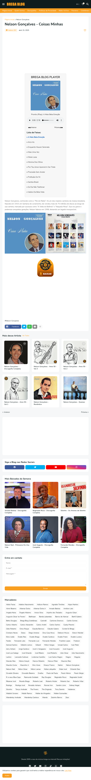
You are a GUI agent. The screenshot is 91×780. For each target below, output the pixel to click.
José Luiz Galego (12, 653)
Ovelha (40, 673)
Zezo (67, 697)
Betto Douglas (11, 621)
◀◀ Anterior (32, 127)
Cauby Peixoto (69, 625)
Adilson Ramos (42, 604)
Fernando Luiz (34, 641)
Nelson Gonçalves (22, 20)
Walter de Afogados (42, 693)
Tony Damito (59, 689)
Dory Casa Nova (48, 633)
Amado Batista (54, 608)
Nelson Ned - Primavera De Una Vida (17, 546)
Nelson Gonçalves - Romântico (41, 403)
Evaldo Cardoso (48, 637)
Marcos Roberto (38, 661)
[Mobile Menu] (3, 4)
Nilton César (22, 669)
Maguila (77, 657)
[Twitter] (24, 327)
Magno (68, 657)
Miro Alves (36, 665)
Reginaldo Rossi (60, 677)
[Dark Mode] (78, 4)
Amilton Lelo (68, 608)
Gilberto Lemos (26, 645)
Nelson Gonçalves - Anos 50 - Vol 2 (74, 368)
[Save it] (85, 30)
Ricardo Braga (24, 681)
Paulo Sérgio (79, 673)
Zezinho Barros (56, 697)
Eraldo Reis (22, 637)
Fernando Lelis (19, 641)
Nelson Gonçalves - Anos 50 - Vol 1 (15, 403)
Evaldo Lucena (76, 637)
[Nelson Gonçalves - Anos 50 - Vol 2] (75, 352)
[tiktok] (51, 766)
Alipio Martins (73, 604)
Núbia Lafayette (50, 669)
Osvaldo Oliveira (12, 673)
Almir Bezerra (11, 608)
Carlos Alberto (11, 625)
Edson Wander (77, 633)
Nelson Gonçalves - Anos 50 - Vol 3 (45, 368)
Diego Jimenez (34, 633)
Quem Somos (20, 11)
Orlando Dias (75, 669)
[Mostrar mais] (40, 327)
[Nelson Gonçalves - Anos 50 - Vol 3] (45, 352)
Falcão (8, 641)
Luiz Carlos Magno (55, 657)
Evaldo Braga (34, 637)
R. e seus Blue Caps (13, 677)
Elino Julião (10, 637)
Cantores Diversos (56, 621)
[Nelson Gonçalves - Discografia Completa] (16, 352)
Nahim (60, 665)
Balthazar (32, 617)
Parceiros (74, 11)
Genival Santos (11, 645)
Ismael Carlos (63, 645)
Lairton (8, 657)
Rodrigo (9, 685)
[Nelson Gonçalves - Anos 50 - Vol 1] (16, 388)
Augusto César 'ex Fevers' (15, 617)
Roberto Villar (78, 681)
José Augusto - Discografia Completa (43, 546)
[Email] (34, 327)
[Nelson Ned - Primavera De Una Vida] (17, 529)
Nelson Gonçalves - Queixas (74, 402)
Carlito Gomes (72, 621)
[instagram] (76, 467)
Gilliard (38, 645)
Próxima (84, 412)
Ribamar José (11, 681)
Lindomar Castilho (38, 657)
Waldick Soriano (12, 693)
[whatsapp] (56, 766)
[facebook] (14, 467)
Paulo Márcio (66, 673)
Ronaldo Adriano (34, 685)
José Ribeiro (39, 653)
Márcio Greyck (24, 661)
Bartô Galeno (77, 617)
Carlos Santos (55, 625)
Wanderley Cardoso (31, 697)
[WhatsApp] (29, 327)
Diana (23, 633)
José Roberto (52, 653)
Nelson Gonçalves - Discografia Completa (12, 368)
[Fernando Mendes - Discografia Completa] (73, 529)
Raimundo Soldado (31, 677)
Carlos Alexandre (26, 625)
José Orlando (27, 653)
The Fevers (34, 689)
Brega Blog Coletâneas (28, 621)
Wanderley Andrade (13, 697)
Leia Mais (68, 770)
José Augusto (68, 649)
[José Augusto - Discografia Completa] (45, 529)
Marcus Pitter (53, 661)
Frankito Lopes (64, 641)
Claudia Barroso (38, 629)
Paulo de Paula (52, 673)
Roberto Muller (51, 681)
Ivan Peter (75, 645)
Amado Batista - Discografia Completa (15, 512)
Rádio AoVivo (64, 11)
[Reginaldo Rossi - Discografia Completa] (45, 495)
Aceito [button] (7, 775)
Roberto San (65, 681)
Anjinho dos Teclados (54, 612)
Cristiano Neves (12, 633)
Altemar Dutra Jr (40, 608)
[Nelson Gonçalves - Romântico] (45, 388)
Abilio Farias (10, 604)
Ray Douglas (46, 677)
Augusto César (71, 612)
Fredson (77, 641)
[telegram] (61, 766)
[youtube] (56, 467)
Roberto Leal (37, 681)
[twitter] (35, 467)
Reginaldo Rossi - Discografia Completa (44, 512)
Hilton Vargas (49, 645)
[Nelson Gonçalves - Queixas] (75, 388)
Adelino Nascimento (26, 604)
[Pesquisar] (88, 4)
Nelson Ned (10, 669)
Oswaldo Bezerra (28, 673)
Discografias (31, 11)
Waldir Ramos (27, 693)
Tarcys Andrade (21, 689)
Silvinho (9, 689)
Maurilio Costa (11, 665)
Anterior (7, 412)
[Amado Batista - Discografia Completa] (17, 495)
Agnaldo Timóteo (58, 604)
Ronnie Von (48, 685)
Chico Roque (24, 629)
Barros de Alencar (61, 617)
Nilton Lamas (36, 669)
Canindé (43, 621)
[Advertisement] (45, 51)
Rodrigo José (20, 685)
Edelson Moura (63, 633)
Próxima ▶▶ (59, 127)
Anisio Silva (38, 612)
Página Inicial (7, 11)
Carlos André (41, 625)
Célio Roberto (11, 629)
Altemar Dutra (25, 608)
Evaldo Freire (62, 637)
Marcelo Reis (11, 661)
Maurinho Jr (24, 665)
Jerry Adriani (10, 649)
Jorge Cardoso (24, 649)
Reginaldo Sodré (76, 677)
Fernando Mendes (49, 641)
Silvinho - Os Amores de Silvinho (73, 511)
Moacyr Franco (49, 665)
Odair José (63, 669)
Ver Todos (25, 336)
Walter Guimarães (60, 693)
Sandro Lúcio (61, 685)
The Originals (47, 689)
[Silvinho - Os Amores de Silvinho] (73, 495)
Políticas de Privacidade (47, 11)
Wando (45, 697)
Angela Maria (11, 612)
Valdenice (71, 689)
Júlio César (64, 653)
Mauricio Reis (66, 661)
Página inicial (9, 20)
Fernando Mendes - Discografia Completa (73, 546)
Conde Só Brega (68, 629)
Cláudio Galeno (53, 629)
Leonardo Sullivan (21, 657)
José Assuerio (54, 649)
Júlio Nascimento (78, 653)
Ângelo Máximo (25, 612)
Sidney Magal (74, 685)
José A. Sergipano (39, 649)
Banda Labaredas (45, 617)
